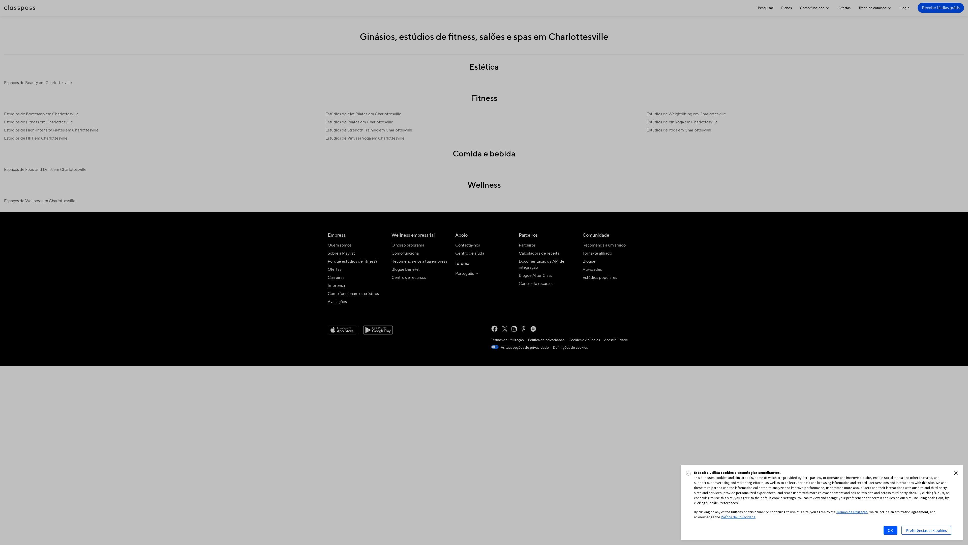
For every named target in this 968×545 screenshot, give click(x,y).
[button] (956, 473)
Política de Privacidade (738, 517)
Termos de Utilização (852, 512)
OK (890, 530)
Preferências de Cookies (926, 530)
